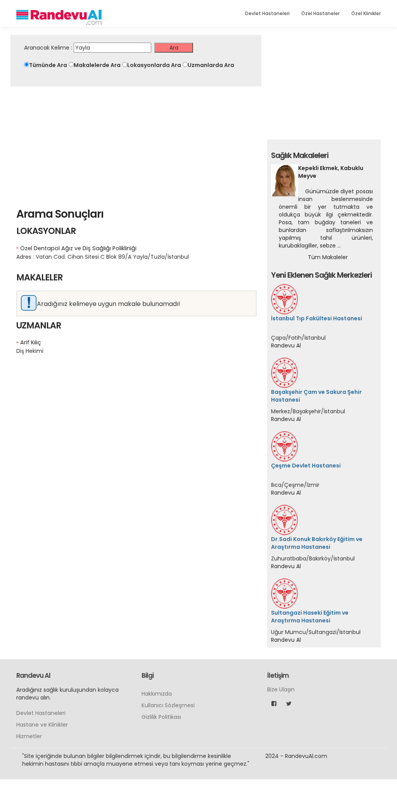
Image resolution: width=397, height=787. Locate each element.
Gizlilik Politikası (161, 783)
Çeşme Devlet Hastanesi (306, 465)
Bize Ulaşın (281, 755)
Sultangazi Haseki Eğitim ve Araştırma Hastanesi (310, 616)
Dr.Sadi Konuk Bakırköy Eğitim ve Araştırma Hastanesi (316, 543)
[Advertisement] (135, 144)
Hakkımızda (157, 759)
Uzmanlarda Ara (211, 65)
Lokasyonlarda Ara (154, 65)
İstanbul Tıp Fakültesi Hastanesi (316, 318)
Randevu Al (286, 345)
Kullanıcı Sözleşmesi (168, 771)
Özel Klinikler (366, 13)
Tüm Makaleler (328, 257)
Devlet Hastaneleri (267, 13)
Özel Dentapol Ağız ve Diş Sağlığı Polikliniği (78, 248)
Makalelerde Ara (97, 65)
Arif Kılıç (30, 342)
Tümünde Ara (48, 65)
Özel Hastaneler (320, 13)
